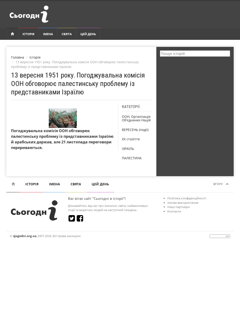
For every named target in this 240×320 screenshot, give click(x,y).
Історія (28, 34)
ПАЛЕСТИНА (132, 158)
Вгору (218, 184)
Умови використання (182, 203)
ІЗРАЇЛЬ (128, 148)
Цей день (88, 34)
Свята (67, 34)
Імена (48, 34)
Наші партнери (178, 207)
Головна (17, 57)
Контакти (174, 211)
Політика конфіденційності (186, 198)
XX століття (131, 139)
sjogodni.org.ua (25, 236)
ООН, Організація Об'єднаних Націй (136, 118)
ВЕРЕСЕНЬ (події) (135, 129)
